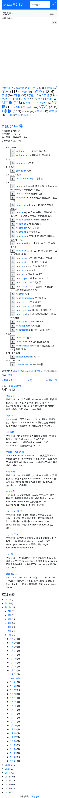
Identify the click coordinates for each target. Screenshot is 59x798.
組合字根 (33, 88)
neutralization (23, 243)
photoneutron (23, 356)
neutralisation (23, 219)
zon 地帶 (10, 491)
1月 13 (13, 713)
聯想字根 (48, 88)
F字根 (30, 95)
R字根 (29, 107)
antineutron (22, 151)
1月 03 (13, 753)
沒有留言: (39, 370)
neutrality (21, 235)
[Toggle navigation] (52, 13)
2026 (7, 599)
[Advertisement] (29, 55)
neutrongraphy (24, 297)
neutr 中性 (12, 126)
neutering (21, 204)
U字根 (25, 111)
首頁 (29, 380)
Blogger (35, 796)
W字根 (53, 111)
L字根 (48, 99)
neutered (21, 197)
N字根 (27, 103)
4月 (10, 623)
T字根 (7, 111)
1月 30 (13, 642)
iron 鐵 (9, 554)
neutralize (21, 250)
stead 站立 (11, 573)
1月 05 (13, 745)
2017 (7, 780)
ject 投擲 (10, 395)
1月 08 (13, 733)
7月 (10, 611)
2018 (7, 776)
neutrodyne (22, 286)
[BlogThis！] (47, 371)
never (19, 337)
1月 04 (13, 749)
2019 (7, 772)
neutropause (22, 306)
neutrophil (21, 314)
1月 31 (13, 638)
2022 (7, 764)
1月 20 (13, 686)
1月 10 (13, 725)
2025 (7, 603)
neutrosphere (23, 325)
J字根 (26, 98)
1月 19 (13, 689)
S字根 (43, 106)
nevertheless (22, 345)
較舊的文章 (51, 380)
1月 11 (13, 721)
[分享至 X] (50, 371)
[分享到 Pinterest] (55, 371)
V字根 (39, 111)
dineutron (21, 170)
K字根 (37, 98)
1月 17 (13, 697)
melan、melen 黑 (15, 451)
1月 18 (13, 693)
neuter (19, 186)
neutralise (21, 223)
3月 (10, 627)
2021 (7, 768)
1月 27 (13, 654)
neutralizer (21, 257)
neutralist (21, 231)
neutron (20, 293)
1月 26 (13, 658)
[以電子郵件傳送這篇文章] (45, 371)
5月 (10, 619)
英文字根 (8, 13)
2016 (7, 784)
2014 (7, 792)
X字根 (9, 115)
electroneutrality (24, 178)
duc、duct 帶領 (14, 511)
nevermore (21, 341)
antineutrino (22, 155)
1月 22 (13, 674)
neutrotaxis (22, 329)
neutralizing (22, 262)
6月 (10, 615)
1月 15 (13, 705)
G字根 (45, 95)
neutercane (22, 193)
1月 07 (13, 737)
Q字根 (19, 107)
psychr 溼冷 (12, 534)
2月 (10, 630)
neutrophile (22, 321)
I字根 (16, 98)
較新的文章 (7, 380)
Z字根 (25, 115)
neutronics (21, 302)
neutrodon (21, 282)
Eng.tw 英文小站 (13, 5)
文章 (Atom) (15, 385)
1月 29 (13, 646)
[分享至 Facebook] (52, 371)
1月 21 (13, 682)
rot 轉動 (10, 431)
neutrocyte (21, 278)
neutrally (20, 266)
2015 (7, 788)
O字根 (41, 103)
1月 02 (13, 756)
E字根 (17, 95)
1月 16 (13, 701)
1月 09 (13, 729)
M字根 (7, 102)
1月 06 (13, 741)
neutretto (21, 270)
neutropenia (22, 310)
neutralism (21, 227)
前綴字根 (20, 88)
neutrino (20, 274)
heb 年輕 (10, 471)
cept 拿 (9, 415)
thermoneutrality (25, 364)
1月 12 (13, 717)
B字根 (23, 92)
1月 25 (13, 662)
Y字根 (17, 115)
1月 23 (13, 670)
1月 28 (13, 650)
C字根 (40, 91)
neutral (19, 212)
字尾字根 (6, 87)
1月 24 (13, 666)
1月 (10, 634)
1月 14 (13, 709)
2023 (7, 607)
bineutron (21, 162)
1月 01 (13, 760)
